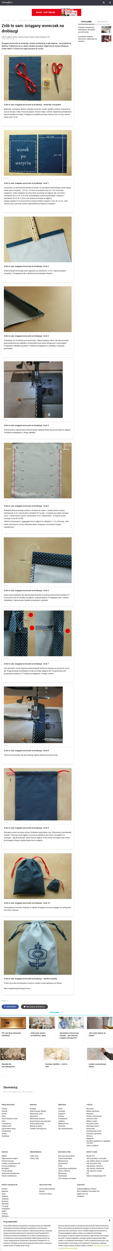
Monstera (90, 1109)
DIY (14, 20)
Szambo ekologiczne (38, 1129)
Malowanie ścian (36, 1114)
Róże (4, 1194)
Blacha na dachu (36, 1126)
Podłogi (33, 1109)
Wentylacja (62, 1173)
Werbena (5, 1216)
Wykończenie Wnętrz (38, 1111)
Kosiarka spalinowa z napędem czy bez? (98, 1142)
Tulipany (5, 1196)
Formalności (6, 1124)
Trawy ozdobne (92, 1145)
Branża (41, 1191)
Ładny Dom (34, 1156)
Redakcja (80, 1196)
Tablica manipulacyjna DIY (96, 1176)
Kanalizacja (62, 1176)
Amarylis (5, 1201)
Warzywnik (90, 1129)
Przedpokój (62, 1119)
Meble (4, 1156)
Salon (60, 1109)
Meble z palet (91, 1121)
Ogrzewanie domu (9, 1129)
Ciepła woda (6, 1126)
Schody (4, 1111)
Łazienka (61, 1111)
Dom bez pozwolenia (66, 1156)
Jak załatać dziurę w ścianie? (97, 1161)
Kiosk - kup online (45, 12)
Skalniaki (89, 1114)
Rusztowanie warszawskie (40, 1121)
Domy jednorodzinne (47, 1189)
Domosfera (6, 20)
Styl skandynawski (65, 1129)
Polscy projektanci (9, 1166)
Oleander (5, 1199)
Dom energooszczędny (67, 1178)
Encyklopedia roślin (93, 1131)
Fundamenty (6, 1131)
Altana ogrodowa (92, 1111)
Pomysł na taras (45, 1194)
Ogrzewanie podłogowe (67, 1168)
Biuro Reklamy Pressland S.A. (88, 1191)
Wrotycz (89, 1136)
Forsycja (5, 1206)
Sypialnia (61, 1114)
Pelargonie (6, 1209)
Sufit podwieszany (37, 1124)
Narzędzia (34, 1116)
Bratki (4, 1211)
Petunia (5, 1214)
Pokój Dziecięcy (8, 1161)
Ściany (4, 1134)
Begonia (5, 1191)
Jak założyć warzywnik (95, 1168)
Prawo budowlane (65, 1158)
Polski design (7, 1171)
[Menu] (110, 3)
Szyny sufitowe (64, 1171)
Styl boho (61, 1126)
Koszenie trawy (92, 1124)
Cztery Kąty (34, 1158)
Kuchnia (61, 1116)
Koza (60, 1166)
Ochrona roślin (91, 1119)
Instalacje (5, 1136)
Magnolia (89, 1138)
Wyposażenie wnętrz (10, 1158)
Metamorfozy (63, 1124)
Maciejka (5, 1204)
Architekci (5, 1168)
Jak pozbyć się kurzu (94, 1166)
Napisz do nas (82, 1194)
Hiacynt (4, 1189)
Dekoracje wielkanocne (10, 1173)
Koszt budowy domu (10, 1119)
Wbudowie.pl (63, 1161)
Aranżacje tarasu (92, 1126)
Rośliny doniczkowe (94, 1116)
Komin (4, 1114)
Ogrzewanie (62, 1163)
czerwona (25, 521)
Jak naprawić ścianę (94, 1171)
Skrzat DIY (90, 1156)
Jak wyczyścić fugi (93, 1163)
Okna (4, 1116)
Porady (4, 1109)
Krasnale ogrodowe (93, 1134)
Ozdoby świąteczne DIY (11, 1163)
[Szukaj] (104, 3)
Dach (4, 1121)
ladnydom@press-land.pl (86, 1189)
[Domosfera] (7, 3)
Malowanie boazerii (37, 1119)
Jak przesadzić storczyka (96, 1158)
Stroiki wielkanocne (9, 1176)
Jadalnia (61, 1121)
